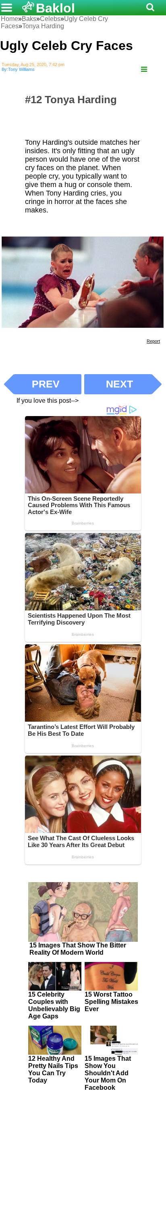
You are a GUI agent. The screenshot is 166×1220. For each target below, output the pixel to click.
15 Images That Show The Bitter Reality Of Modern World (77, 949)
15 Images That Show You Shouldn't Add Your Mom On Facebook (108, 1073)
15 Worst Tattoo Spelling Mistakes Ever (111, 1001)
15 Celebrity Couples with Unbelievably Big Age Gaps (54, 1005)
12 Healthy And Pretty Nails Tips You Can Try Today (53, 1069)
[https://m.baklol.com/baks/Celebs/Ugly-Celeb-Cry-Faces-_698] (144, 69)
